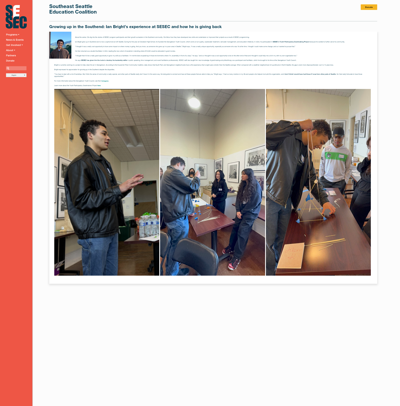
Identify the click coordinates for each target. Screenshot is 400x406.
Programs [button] (11, 34)
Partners (11, 55)
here (99, 85)
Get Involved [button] (13, 44)
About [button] (9, 50)
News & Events (15, 39)
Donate (10, 60)
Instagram (105, 81)
